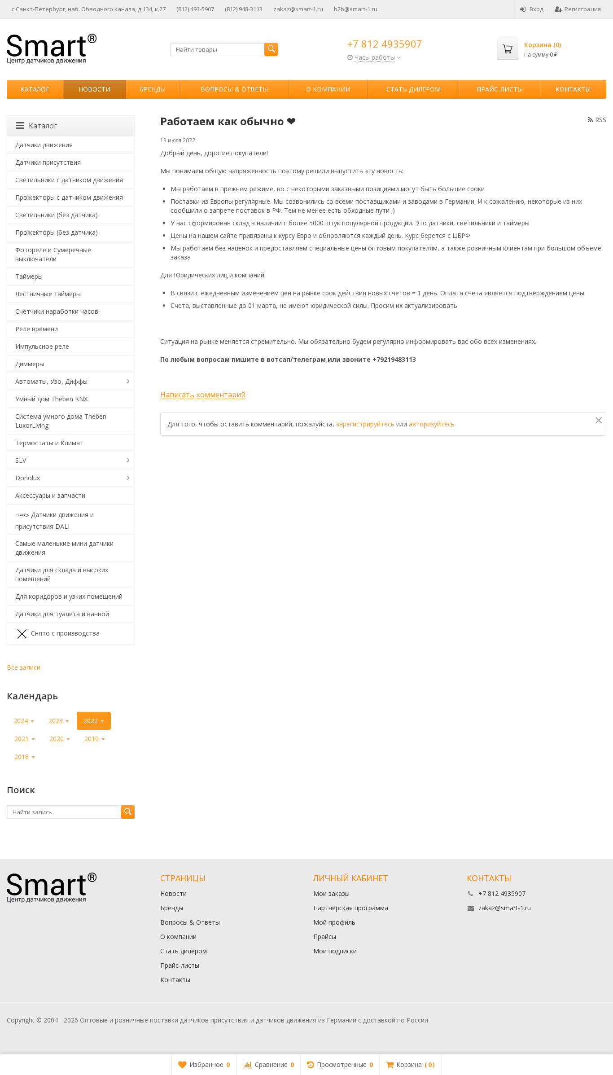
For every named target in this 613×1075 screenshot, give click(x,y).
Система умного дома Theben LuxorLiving (60, 421)
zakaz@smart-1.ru (298, 9)
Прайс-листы (500, 89)
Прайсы (324, 936)
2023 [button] (56, 720)
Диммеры (29, 364)
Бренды (153, 89)
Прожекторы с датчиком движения (69, 197)
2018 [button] (22, 756)
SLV (20, 460)
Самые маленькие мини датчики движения (64, 548)
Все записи (23, 667)
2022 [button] (91, 720)
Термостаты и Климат (49, 443)
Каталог (35, 89)
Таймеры (29, 276)
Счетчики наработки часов (56, 311)
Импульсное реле (42, 346)
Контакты (573, 89)
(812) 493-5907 (195, 9)
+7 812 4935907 (384, 43)
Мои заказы (331, 893)
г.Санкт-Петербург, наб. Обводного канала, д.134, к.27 (89, 9)
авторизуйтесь (432, 424)
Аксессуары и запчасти (50, 495)
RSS (600, 119)
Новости (94, 89)
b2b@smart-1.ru (355, 9)
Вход (536, 9)
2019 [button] (92, 738)
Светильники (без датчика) (56, 215)
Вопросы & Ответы (234, 89)
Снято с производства (65, 633)
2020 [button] (57, 738)
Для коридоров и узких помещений (69, 596)
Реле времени (36, 329)
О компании (328, 89)
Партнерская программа (350, 908)
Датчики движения (44, 144)
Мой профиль (334, 922)
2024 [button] (21, 720)
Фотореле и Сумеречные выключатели (53, 254)
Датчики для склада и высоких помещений (61, 574)
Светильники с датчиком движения (69, 180)
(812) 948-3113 (244, 9)
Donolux (27, 478)
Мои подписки (335, 951)
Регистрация (583, 9)
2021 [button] (22, 738)
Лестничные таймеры (48, 294)
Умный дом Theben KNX (51, 399)
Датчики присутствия (48, 162)
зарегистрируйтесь (365, 424)
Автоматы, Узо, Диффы (51, 381)
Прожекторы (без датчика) (56, 232)
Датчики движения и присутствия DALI (54, 520)
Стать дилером (413, 89)
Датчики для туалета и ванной (62, 614)
